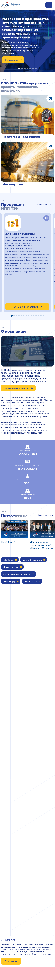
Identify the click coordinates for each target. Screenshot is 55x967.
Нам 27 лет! (8, 542)
